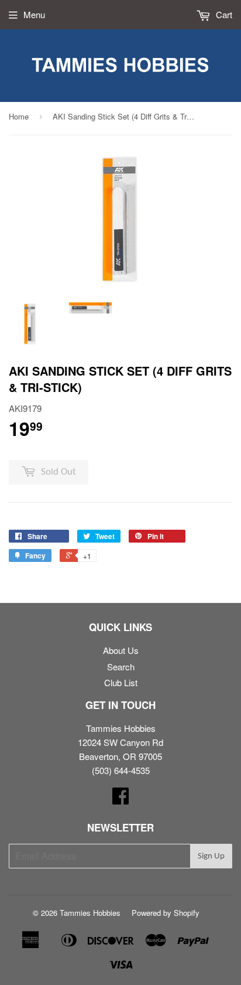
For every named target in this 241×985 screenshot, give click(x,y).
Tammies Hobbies (90, 912)
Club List (120, 682)
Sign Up (211, 856)
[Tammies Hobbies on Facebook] (120, 799)
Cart (223, 14)
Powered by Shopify (165, 912)
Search (121, 666)
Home (19, 116)
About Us (121, 650)
